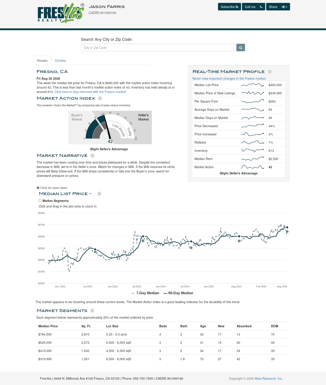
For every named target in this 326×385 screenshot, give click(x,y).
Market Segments (55, 200)
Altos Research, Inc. (269, 378)
